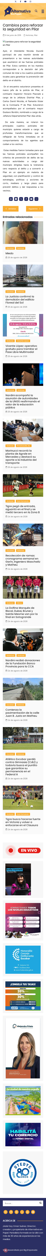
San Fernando (23, 501)
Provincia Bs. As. (23, 446)
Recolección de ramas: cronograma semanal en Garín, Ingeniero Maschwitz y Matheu (22, 560)
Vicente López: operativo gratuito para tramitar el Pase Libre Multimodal (21, 349)
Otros (19, 603)
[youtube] (25, 1)
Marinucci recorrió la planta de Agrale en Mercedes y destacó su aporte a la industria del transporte (21, 457)
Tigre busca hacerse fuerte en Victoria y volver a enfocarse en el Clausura (22, 822)
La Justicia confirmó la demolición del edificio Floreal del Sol (19, 299)
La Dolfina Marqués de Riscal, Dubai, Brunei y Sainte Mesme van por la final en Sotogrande (21, 612)
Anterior (12, 208)
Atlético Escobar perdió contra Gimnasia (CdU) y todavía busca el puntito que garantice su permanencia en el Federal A (21, 766)
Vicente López (23, 341)
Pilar (36, 35)
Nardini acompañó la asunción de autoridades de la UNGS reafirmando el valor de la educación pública (22, 401)
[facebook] (20, 1)
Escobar (10, 248)
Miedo (9, 253)
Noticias (29, 35)
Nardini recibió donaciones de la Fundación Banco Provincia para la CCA (22, 663)
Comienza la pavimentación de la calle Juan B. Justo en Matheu (22, 713)
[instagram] (30, 1)
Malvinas (10, 390)
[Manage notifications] (6, 1250)
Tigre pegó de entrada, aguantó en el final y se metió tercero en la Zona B (22, 509)
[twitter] (15, 1)
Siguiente (33, 208)
